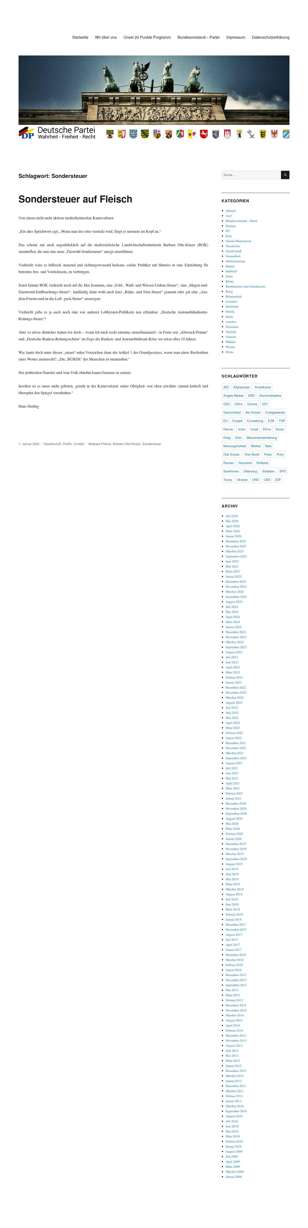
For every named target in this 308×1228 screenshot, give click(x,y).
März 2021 (233, 788)
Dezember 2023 (236, 632)
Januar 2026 (234, 536)
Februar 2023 (234, 677)
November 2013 (236, 1040)
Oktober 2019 (235, 854)
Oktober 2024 (235, 591)
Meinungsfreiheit (234, 446)
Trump (227, 479)
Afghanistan (241, 387)
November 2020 (236, 808)
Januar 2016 (234, 970)
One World (251, 454)
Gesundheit (233, 256)
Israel (254, 429)
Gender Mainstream (238, 241)
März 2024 (233, 622)
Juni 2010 (232, 1126)
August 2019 (234, 864)
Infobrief (231, 271)
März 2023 (233, 672)
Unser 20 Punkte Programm (147, 37)
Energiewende (275, 412)
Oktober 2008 (235, 1171)
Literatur (231, 301)
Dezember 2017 (236, 924)
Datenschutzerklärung (270, 37)
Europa (237, 420)
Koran (280, 429)
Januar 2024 (234, 627)
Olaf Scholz (231, 454)
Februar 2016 (234, 965)
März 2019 (233, 884)
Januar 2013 (234, 1065)
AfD (226, 387)
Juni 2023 (232, 662)
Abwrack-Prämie (99, 443)
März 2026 (233, 531)
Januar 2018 (234, 919)
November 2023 (236, 637)
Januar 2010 (234, 1146)
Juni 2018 (232, 904)
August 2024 (234, 601)
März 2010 (233, 1136)
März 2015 (233, 995)
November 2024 (236, 586)
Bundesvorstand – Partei (199, 37)
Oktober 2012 (235, 1076)
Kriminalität (234, 296)
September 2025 (236, 556)
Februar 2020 (234, 833)
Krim (238, 437)
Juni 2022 (232, 712)
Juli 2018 (232, 899)
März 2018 (233, 909)
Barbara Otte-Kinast (127, 443)
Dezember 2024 (236, 581)
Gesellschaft (52, 443)
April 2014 (233, 1025)
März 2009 (233, 1166)
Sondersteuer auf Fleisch (75, 198)
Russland (245, 462)
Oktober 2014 (235, 1015)
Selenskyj (250, 471)
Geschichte (233, 246)
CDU (226, 404)
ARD (251, 395)
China (239, 404)
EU (228, 231)
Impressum (235, 37)
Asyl (229, 216)
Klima (230, 281)
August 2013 (234, 1045)
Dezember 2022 (236, 687)
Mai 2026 (232, 521)
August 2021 (234, 763)
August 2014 (234, 1020)
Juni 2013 (232, 1050)
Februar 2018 (234, 914)
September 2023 (236, 647)
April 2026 (233, 526)
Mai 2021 (232, 778)
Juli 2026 (232, 516)
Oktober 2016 (235, 960)
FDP (282, 420)
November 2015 (236, 980)
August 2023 (234, 652)
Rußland (262, 462)
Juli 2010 (232, 1121)
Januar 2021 (234, 798)
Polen (268, 454)
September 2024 (236, 596)
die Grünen (253, 412)
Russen (228, 462)
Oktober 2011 (235, 1091)
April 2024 (233, 617)
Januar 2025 (234, 576)
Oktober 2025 (235, 551)
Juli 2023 (232, 657)
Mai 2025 (232, 566)
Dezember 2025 (236, 541)
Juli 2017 (232, 939)
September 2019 (236, 859)
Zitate (229, 352)
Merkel (255, 446)
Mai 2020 (232, 823)
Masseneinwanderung (262, 437)
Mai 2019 (232, 879)
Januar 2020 (234, 839)
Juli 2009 (232, 1156)
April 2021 (233, 783)
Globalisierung (235, 261)
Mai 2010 (232, 1131)
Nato (268, 446)
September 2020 (236, 813)
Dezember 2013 (236, 1035)
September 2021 (236, 758)
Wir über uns (106, 37)
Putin (280, 454)
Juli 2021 (232, 768)
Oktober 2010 (235, 1106)
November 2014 (236, 1010)
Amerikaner (263, 387)
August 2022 (234, 702)
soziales (231, 321)
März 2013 (233, 1060)
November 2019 (236, 849)
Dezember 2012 (236, 1071)
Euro (229, 236)
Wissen (230, 347)
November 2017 (236, 929)
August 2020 (234, 818)
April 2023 (233, 667)
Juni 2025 (232, 561)
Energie (231, 226)
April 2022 (233, 723)
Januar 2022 (234, 738)
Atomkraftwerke (270, 395)
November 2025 (236, 546)
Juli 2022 (232, 707)
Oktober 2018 (235, 889)
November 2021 (236, 748)
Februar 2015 (234, 1000)
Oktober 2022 (235, 697)
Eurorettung (255, 420)
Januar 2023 (234, 682)
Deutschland (232, 412)
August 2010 (234, 1116)
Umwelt (79, 443)
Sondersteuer (151, 443)
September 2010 (236, 1111)
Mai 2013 (232, 1055)
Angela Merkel (233, 395)
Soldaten (268, 471)
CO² (265, 404)
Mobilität (232, 306)
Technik (231, 332)
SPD (282, 471)
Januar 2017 (234, 949)
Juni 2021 (232, 773)
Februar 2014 (234, 1030)
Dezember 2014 (236, 1005)
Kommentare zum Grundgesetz (246, 286)
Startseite (80, 37)
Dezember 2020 (236, 803)
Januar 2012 (234, 1081)
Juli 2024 (232, 607)
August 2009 (234, 1151)
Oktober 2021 (235, 753)
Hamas (228, 429)
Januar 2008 (234, 1176)
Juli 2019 (232, 869)
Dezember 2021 (236, 743)
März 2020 (233, 828)
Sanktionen (231, 471)
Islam (229, 276)
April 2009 (233, 1161)
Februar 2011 (234, 1096)
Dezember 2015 (236, 975)
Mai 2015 (232, 990)
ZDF (278, 479)
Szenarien (232, 326)
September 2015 (236, 985)
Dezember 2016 (236, 955)
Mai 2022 (232, 717)
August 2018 (234, 894)
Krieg (229, 291)
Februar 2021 (234, 793)
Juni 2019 (232, 874)
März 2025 (233, 571)
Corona (252, 404)
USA (267, 479)
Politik (67, 443)
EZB (271, 420)
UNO (255, 479)
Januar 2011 (234, 1101)
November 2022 (236, 692)
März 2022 (233, 728)
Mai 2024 (232, 612)
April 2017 (233, 944)
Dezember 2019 (236, 844)
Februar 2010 (234, 1141)
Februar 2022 (234, 733)
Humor (230, 266)
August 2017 (234, 934)
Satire (229, 316)
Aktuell (231, 210)
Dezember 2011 (236, 1086)
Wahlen (231, 342)
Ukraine (242, 479)
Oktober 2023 (235, 642)
